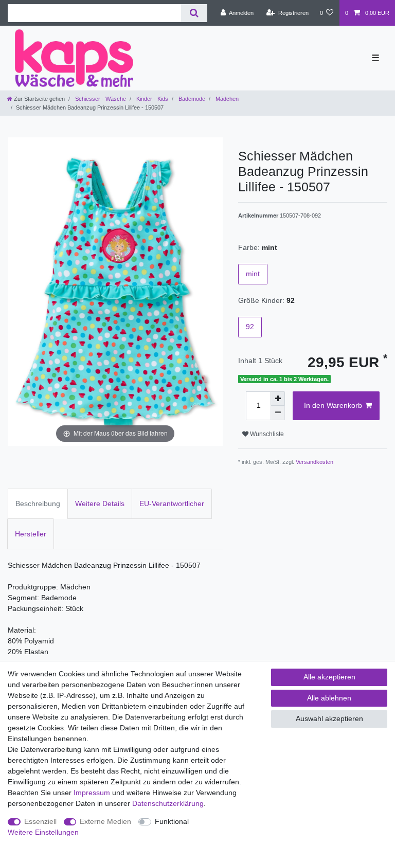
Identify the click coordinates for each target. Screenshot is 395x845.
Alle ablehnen (329, 698)
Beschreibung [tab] (37, 503)
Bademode (191, 99)
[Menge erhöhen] (278, 398)
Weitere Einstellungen (43, 832)
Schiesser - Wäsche (100, 99)
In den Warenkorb (333, 405)
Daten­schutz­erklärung (168, 803)
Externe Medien (105, 821)
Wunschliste (266, 434)
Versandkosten (314, 462)
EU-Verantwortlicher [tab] (171, 503)
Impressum (92, 792)
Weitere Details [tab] (99, 503)
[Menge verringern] (278, 413)
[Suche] (194, 13)
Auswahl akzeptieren (329, 718)
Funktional (172, 821)
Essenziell (40, 821)
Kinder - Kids (151, 99)
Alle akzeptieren (329, 677)
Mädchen (226, 99)
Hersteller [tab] (30, 534)
